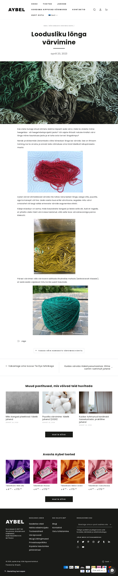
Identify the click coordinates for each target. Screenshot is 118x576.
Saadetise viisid (36, 524)
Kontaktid (57, 527)
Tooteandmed (36, 531)
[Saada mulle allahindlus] (111, 524)
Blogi (54, 524)
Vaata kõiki (59, 434)
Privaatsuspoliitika (38, 542)
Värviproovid (35, 535)
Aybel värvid (23, 197)
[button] (53, 15)
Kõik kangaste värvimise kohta (61, 26)
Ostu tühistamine (60, 531)
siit (81, 208)
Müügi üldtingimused (39, 538)
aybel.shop (16, 561)
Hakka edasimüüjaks (39, 527)
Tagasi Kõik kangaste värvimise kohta (60, 351)
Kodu (45, 26)
